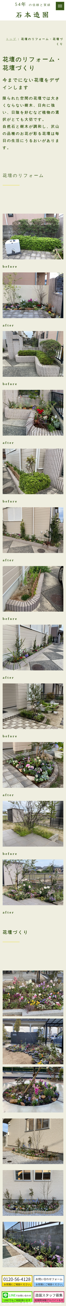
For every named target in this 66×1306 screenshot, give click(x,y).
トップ (11, 38)
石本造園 (33, 14)
